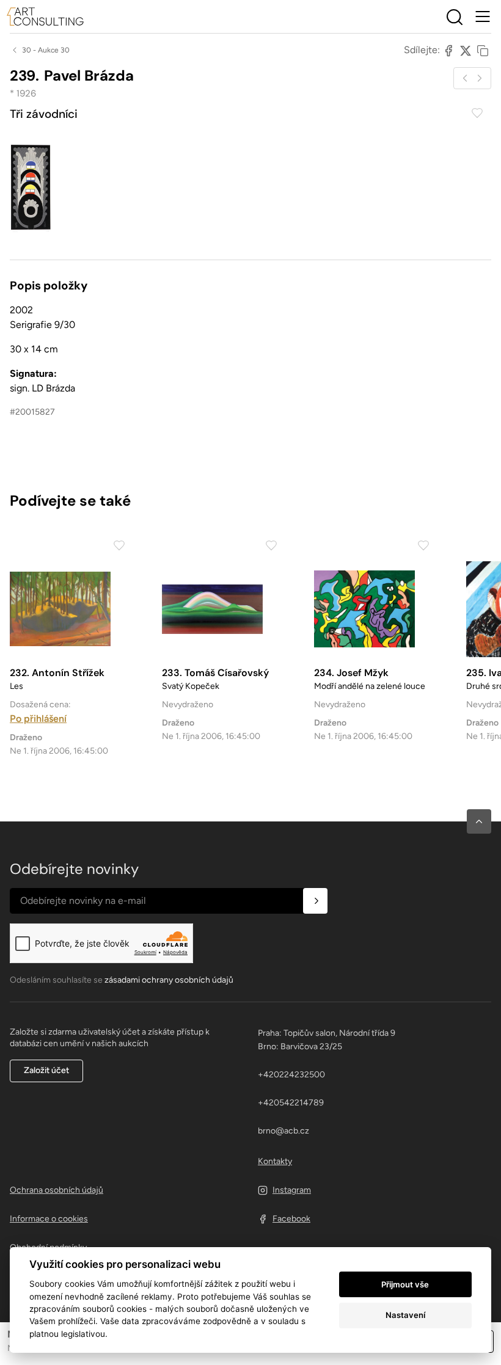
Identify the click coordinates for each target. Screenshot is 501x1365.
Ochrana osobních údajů (56, 1190)
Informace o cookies (49, 1219)
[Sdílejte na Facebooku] (448, 50)
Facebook (291, 1219)
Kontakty (275, 1161)
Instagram (291, 1190)
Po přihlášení (38, 718)
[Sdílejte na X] (465, 50)
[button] (479, 821)
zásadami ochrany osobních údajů (168, 980)
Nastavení (405, 1315)
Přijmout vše (405, 1284)
